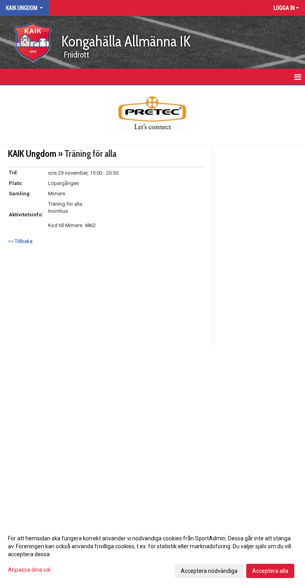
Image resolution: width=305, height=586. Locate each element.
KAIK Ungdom (32, 153)
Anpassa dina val (29, 570)
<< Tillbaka (20, 241)
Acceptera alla (270, 571)
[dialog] (152, 554)
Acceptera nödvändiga (209, 571)
